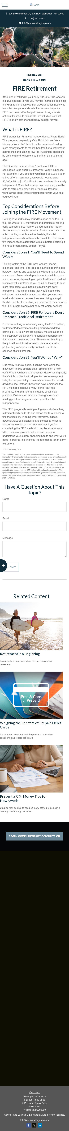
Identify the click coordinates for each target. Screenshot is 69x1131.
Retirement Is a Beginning (20, 654)
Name (5, 499)
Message (7, 538)
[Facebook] (28, 1125)
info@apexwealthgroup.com (36, 23)
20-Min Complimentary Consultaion (34, 836)
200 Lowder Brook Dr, (36, 13)
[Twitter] (34, 1125)
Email (5, 518)
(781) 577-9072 (36, 18)
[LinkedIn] (40, 1125)
